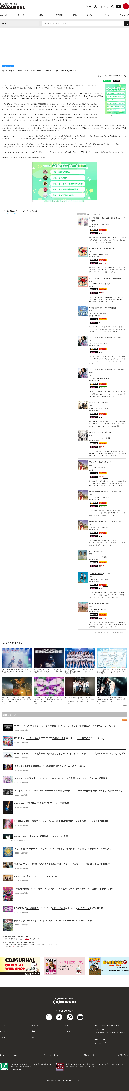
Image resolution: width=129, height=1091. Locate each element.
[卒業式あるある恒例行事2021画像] (64, 163)
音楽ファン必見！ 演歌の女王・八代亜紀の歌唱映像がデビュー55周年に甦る (49, 765)
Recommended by (117, 705)
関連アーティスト (92, 214)
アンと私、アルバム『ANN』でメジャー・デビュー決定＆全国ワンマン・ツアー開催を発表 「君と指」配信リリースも (68, 790)
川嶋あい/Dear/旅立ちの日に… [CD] (101, 462)
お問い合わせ (123, 1055)
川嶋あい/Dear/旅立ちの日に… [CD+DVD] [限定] (105, 492)
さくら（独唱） (51, 104)
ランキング (124, 15)
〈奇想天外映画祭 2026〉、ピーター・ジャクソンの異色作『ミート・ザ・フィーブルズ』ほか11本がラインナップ (65, 888)
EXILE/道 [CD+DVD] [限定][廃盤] (100, 432)
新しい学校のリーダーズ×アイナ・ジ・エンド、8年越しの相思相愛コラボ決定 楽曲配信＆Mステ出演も (62, 848)
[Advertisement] (64, 46)
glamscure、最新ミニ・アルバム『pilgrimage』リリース (40, 876)
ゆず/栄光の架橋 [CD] (96, 551)
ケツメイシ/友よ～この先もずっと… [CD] (103, 248)
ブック (107, 15)
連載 (75, 15)
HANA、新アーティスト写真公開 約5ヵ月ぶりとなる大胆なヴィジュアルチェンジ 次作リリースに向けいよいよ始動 (70, 753)
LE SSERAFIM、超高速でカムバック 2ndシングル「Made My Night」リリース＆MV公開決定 (58, 908)
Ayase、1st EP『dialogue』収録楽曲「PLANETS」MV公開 (41, 836)
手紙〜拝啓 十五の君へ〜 (43, 125)
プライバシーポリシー (51, 1055)
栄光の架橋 (63, 115)
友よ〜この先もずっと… (79, 125)
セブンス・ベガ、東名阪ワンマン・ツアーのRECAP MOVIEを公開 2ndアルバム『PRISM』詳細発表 (60, 778)
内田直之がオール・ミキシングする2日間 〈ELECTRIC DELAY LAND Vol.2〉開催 (54, 920)
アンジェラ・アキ (28, 125)
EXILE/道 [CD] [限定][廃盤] (98, 402)
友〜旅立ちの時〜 (51, 115)
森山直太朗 (42, 104)
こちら (27, 939)
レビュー (90, 15)
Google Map (99, 1039)
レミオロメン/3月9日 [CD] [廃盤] (100, 573)
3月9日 (50, 93)
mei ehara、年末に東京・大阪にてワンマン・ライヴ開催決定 (42, 802)
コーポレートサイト (102, 1043)
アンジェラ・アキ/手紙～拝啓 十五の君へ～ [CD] (105, 338)
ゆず (42, 115)
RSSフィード (89, 1055)
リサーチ (20, 15)
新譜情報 (59, 15)
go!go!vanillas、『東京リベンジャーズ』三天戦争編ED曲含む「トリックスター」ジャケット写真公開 (61, 820)
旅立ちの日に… (26, 104)
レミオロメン (103, 76)
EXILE (56, 125)
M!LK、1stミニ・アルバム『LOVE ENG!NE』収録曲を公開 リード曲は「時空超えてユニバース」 (59, 738)
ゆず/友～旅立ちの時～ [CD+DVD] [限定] (103, 308)
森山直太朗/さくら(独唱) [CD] (99, 603)
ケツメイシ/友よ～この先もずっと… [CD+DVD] (105, 278)
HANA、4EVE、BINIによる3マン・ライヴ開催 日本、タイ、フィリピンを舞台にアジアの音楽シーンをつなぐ (65, 725)
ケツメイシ (66, 125)
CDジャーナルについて (9, 1055)
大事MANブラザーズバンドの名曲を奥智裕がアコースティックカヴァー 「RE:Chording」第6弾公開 (62, 863)
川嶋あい (17, 104)
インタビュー (40, 15)
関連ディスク (82, 214)
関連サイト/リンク (104, 214)
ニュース (3, 15)
